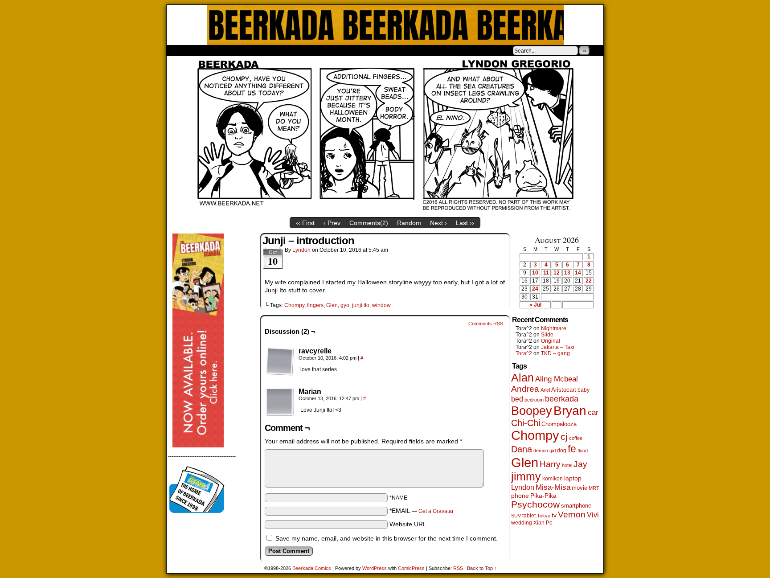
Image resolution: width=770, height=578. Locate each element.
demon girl (544, 450)
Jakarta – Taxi (557, 347)
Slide (547, 335)
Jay (580, 464)
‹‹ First (305, 222)
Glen (332, 305)
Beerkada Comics (385, 25)
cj (564, 436)
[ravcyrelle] (280, 361)
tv (554, 515)
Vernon (572, 514)
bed (517, 399)
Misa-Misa (553, 487)
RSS (458, 568)
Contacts (267, 50)
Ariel (545, 390)
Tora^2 (524, 353)
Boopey (531, 411)
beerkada (561, 398)
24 (535, 289)
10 (535, 273)
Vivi (593, 515)
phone (520, 495)
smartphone (576, 505)
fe (572, 449)
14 (578, 273)
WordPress (374, 568)
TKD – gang (555, 353)
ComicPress (411, 568)
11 (546, 273)
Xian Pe (543, 522)
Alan (522, 378)
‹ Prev (332, 222)
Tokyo (543, 515)
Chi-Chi (525, 423)
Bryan (569, 411)
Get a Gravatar (436, 511)
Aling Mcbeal (556, 378)
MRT (594, 488)
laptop (573, 478)
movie (579, 488)
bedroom (534, 399)
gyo (344, 305)
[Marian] (280, 402)
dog (561, 450)
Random (409, 222)
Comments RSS (485, 323)
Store (233, 50)
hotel (567, 465)
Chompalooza (559, 424)
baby (584, 390)
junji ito (360, 305)
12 (556, 273)
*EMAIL (421, 510)
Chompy (294, 305)
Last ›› (465, 222)
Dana (521, 449)
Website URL (407, 524)
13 (567, 273)
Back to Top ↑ (482, 568)
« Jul (535, 305)
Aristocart (563, 390)
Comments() (368, 222)
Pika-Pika (543, 495)
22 (589, 281)
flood (583, 450)
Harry (550, 464)
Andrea (525, 389)
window (381, 305)
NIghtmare (553, 328)
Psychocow (535, 504)
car (593, 412)
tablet (529, 515)
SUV (516, 515)
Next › (438, 222)
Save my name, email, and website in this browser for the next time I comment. (386, 538)
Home (179, 50)
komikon (552, 479)
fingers (315, 305)
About (205, 50)
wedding (521, 522)
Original (550, 341)
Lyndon (301, 250)
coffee (575, 438)
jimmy (526, 476)
